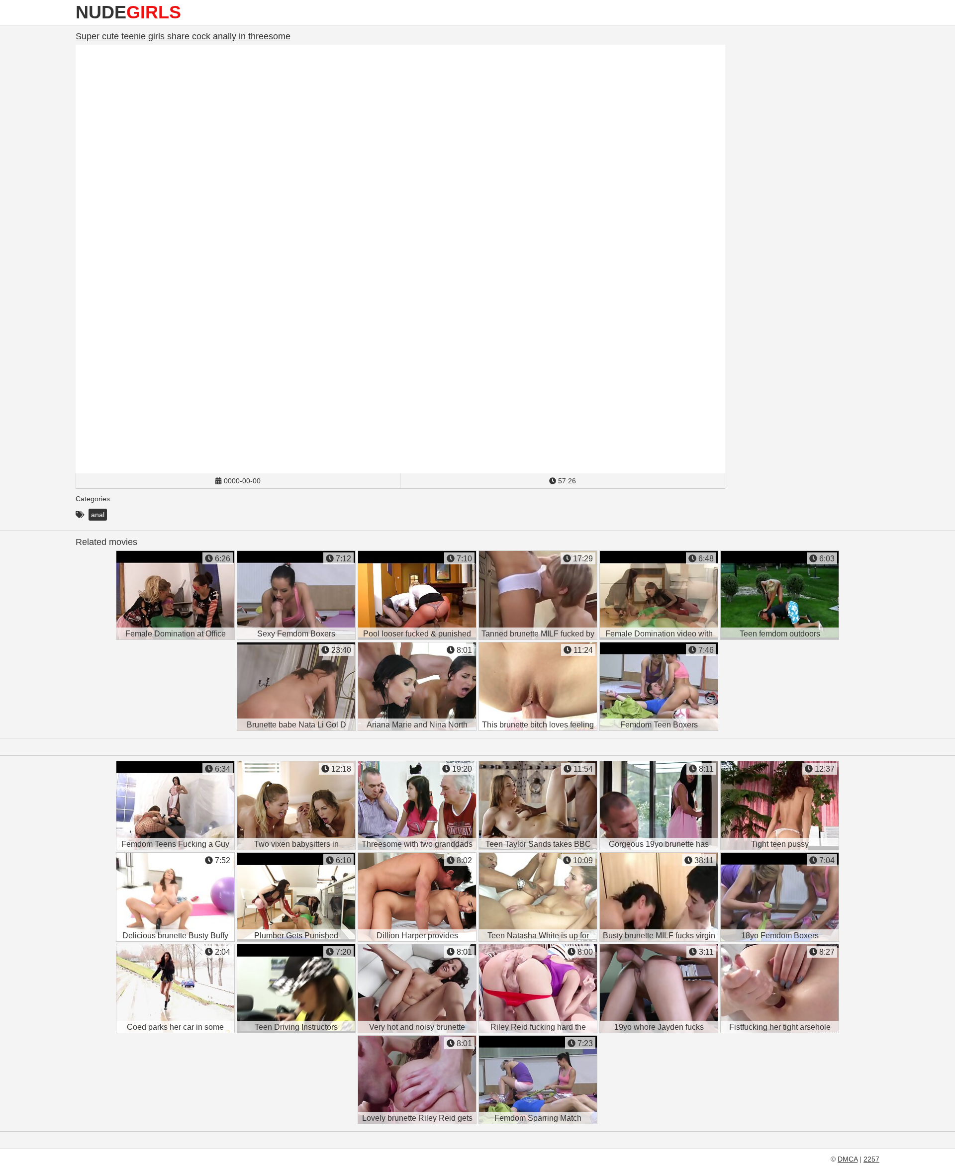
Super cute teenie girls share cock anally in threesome (183, 36)
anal (97, 515)
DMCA (848, 1159)
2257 (871, 1159)
